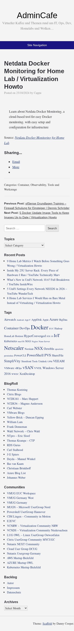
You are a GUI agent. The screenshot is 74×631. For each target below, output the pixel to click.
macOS (21, 341)
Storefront (26, 361)
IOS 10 (50, 336)
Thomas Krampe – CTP (21, 440)
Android (20, 319)
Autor (10, 583)
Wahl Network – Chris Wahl (23, 431)
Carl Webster (14, 408)
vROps (18, 368)
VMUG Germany (17, 502)
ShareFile (58, 355)
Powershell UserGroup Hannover (26, 512)
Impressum (13, 588)
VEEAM (59, 361)
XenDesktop (27, 374)
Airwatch (10, 319)
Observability (38, 185)
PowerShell (35, 355)
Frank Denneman (17, 427)
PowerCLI (20, 355)
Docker (39, 327)
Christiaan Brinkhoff (19, 468)
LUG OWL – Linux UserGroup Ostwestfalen (33, 535)
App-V (28, 319)
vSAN (28, 367)
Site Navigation (37, 45)
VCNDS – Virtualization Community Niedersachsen (37, 530)
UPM (49, 361)
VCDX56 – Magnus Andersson (25, 403)
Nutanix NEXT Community (23, 544)
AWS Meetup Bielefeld (20, 558)
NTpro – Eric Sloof (18, 436)
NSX (38, 348)
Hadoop (58, 328)
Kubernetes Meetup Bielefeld (24, 567)
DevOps (25, 328)
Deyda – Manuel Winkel (21, 459)
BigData (63, 319)
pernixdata (8, 355)
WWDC (15, 374)
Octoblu (49, 348)
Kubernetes (10, 341)
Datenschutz (14, 592)
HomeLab (9, 336)
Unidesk (42, 361)
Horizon (19, 336)
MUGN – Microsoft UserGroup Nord (28, 507)
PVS (47, 355)
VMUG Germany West (20, 498)
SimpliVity (12, 361)
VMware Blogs (15, 413)
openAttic (59, 349)
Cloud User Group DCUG (22, 549)
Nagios (35, 341)
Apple (46, 319)
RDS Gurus (13, 445)
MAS (28, 341)
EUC (51, 328)
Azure (53, 319)
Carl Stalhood (15, 450)
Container (23, 185)
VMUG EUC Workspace (21, 493)
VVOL (38, 368)
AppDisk (36, 319)
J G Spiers (13, 454)
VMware (9, 368)
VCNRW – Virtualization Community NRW (32, 526)
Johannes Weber (16, 477)
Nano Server (44, 341)
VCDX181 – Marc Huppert (22, 399)
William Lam (15, 422)
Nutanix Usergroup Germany (24, 553)
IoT (57, 335)
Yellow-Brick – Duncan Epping (25, 417)
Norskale (29, 348)
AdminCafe (37, 15)
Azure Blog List (16, 473)
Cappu (37, 93)
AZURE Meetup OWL (20, 563)
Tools (35, 361)
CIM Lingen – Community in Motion (29, 516)
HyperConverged (35, 335)
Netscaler (14, 347)
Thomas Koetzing (17, 390)
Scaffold (47, 623)
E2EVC (11, 521)
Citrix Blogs (14, 394)
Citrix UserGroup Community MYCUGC (31, 539)
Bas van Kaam (15, 464)
